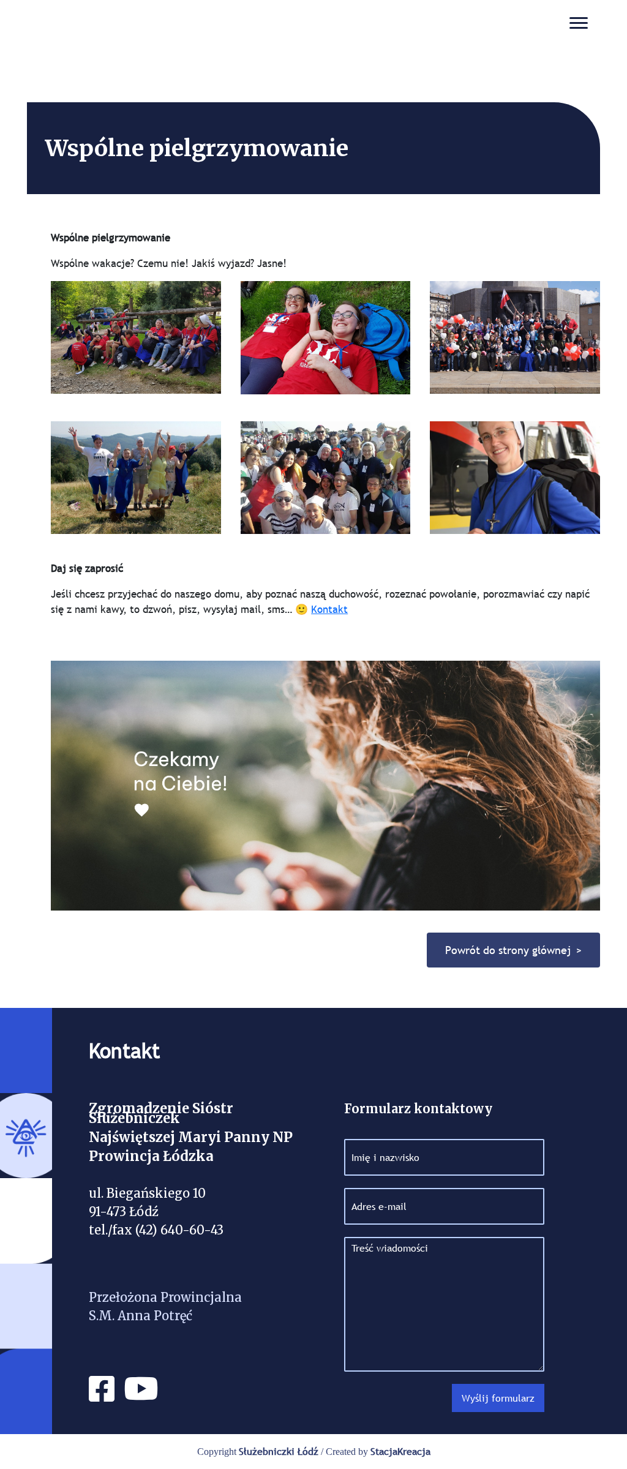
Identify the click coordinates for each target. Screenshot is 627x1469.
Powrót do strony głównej (508, 950)
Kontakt (329, 610)
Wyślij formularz (498, 1398)
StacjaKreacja (400, 1451)
